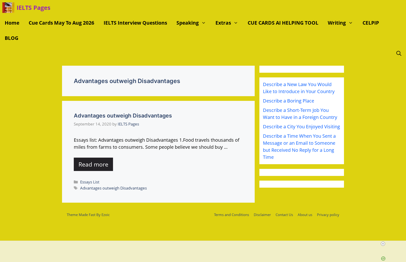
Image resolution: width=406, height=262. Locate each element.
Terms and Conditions (231, 214)
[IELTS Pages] (8, 7)
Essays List (89, 182)
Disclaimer (262, 214)
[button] (205, 22)
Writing (337, 22)
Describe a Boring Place (288, 101)
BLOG (11, 38)
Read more (93, 164)
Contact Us (284, 214)
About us (305, 214)
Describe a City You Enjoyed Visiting (301, 126)
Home (12, 22)
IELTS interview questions (135, 22)
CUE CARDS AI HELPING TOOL (283, 22)
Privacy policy (328, 214)
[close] (383, 244)
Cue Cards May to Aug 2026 (61, 22)
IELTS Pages (33, 7)
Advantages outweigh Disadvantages (123, 115)
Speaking (187, 22)
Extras (223, 22)
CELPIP (371, 22)
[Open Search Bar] (399, 53)
